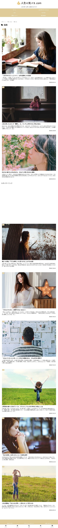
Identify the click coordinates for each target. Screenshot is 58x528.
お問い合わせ (48, 523)
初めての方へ (10, 523)
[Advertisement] (29, 201)
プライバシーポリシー (29, 523)
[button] (53, 322)
